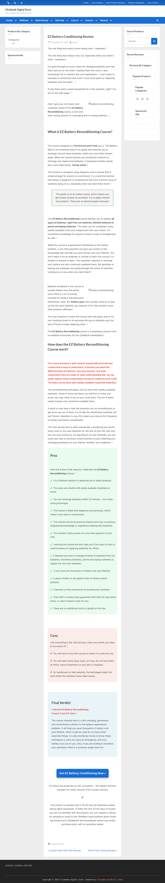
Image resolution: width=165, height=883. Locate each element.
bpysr (74, 42)
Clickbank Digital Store (18, 9)
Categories (13, 39)
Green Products (57, 844)
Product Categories (136, 3)
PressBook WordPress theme (110, 880)
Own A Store (153, 3)
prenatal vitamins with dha (18, 865)
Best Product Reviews (115, 3)
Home (86, 3)
